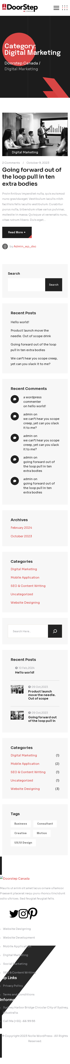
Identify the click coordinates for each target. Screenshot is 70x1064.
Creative (20, 833)
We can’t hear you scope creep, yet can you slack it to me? (34, 361)
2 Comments (11, 162)
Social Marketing (15, 963)
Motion (42, 833)
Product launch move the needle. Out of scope (41, 695)
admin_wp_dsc (25, 246)
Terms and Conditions (19, 994)
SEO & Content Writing (28, 586)
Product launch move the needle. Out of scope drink (31, 333)
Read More (17, 232)
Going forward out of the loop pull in (42, 719)
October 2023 (21, 536)
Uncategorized (22, 594)
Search (14, 274)
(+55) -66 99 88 (24, 1021)
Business (20, 824)
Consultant (45, 824)
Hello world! (20, 322)
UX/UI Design (23, 843)
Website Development (19, 937)
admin (28, 414)
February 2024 (21, 528)
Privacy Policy (13, 985)
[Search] (55, 631)
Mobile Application (25, 577)
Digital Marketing (24, 569)
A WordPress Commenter (32, 399)
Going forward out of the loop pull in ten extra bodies (31, 177)
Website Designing (25, 603)
